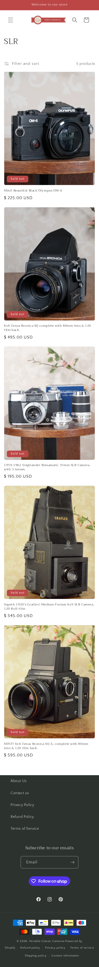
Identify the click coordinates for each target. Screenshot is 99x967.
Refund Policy (22, 817)
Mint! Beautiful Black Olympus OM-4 (33, 191)
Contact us (20, 793)
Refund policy (30, 947)
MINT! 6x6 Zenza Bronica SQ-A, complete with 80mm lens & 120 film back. (46, 746)
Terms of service (82, 947)
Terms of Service (25, 829)
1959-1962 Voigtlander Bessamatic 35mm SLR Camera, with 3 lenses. (47, 467)
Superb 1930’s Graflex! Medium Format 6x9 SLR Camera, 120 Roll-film (49, 607)
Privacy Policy (22, 805)
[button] (10, 20)
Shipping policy (36, 955)
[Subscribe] (72, 862)
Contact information (65, 955)
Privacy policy (55, 947)
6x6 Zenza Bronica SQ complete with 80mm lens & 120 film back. (47, 328)
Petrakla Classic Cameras (47, 941)
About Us (19, 781)
